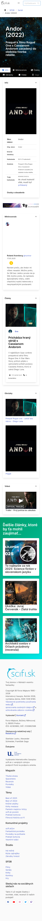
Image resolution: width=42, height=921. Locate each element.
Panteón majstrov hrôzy (16, 809)
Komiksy (9, 875)
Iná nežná (10, 850)
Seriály (9, 870)
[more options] (36, 82)
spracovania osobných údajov (19, 707)
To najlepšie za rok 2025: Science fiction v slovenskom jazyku (20, 569)
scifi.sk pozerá (12, 812)
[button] (19, 3)
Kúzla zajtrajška (12, 853)
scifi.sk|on (10, 828)
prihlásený (22, 185)
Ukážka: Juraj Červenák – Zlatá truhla (21, 607)
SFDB (12, 10)
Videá (8, 787)
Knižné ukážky (12, 803)
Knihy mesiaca (12, 806)
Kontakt (20, 715)
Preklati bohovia (13, 837)
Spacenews (11, 779)
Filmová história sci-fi (15, 817)
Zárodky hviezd (12, 856)
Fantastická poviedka (15, 831)
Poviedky (10, 784)
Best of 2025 (11, 798)
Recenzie (10, 781)
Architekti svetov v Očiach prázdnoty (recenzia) (18, 646)
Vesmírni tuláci (12, 839)
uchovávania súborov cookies (19, 710)
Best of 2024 (11, 801)
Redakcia (10, 733)
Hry (7, 878)
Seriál (20, 10)
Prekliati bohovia (13, 815)
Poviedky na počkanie (15, 834)
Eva (16, 331)
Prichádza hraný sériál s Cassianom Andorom (19, 342)
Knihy (8, 872)
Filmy (8, 867)
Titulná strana (12, 776)
